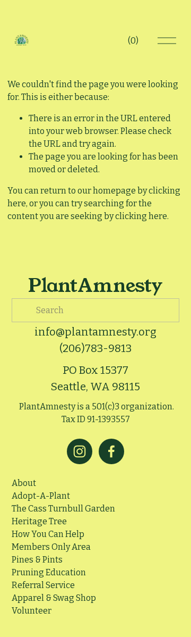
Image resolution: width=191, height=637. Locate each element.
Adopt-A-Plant (41, 496)
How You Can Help (48, 534)
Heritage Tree (39, 521)
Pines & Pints (37, 560)
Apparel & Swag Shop (54, 598)
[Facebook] (111, 451)
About (24, 483)
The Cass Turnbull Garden (63, 509)
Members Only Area (51, 547)
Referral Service (43, 585)
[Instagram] (79, 451)
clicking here (141, 216)
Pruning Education (49, 572)
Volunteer (31, 611)
